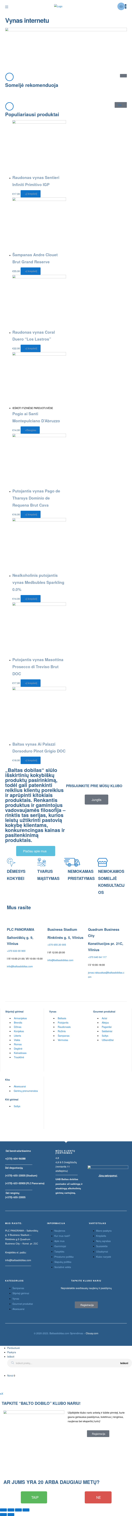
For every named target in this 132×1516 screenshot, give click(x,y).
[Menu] (9, 6)
